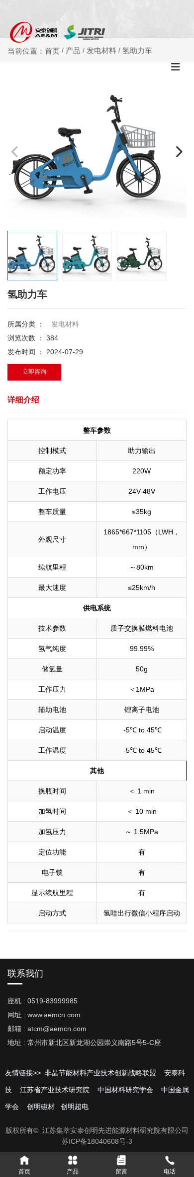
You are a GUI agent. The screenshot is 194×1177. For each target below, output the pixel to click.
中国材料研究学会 (125, 1090)
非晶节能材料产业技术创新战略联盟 (99, 1073)
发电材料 (65, 324)
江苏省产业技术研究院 (55, 1090)
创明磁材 (41, 1107)
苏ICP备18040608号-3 (97, 1141)
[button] (179, 151)
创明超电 (75, 1107)
